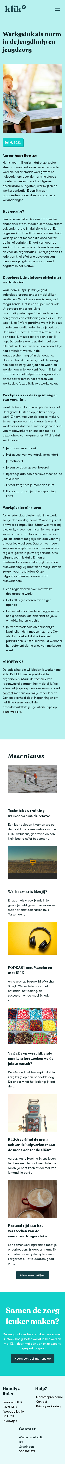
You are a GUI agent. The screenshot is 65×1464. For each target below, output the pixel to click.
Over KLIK (10, 1407)
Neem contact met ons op (32, 1358)
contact (8, 693)
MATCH (8, 1416)
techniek (40, 679)
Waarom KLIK (12, 1402)
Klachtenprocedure (49, 1397)
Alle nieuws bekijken (32, 1275)
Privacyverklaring (48, 1406)
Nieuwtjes (10, 1421)
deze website (12, 711)
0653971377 (27, 1451)
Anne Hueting (26, 156)
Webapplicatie (13, 1411)
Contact (41, 1401)
